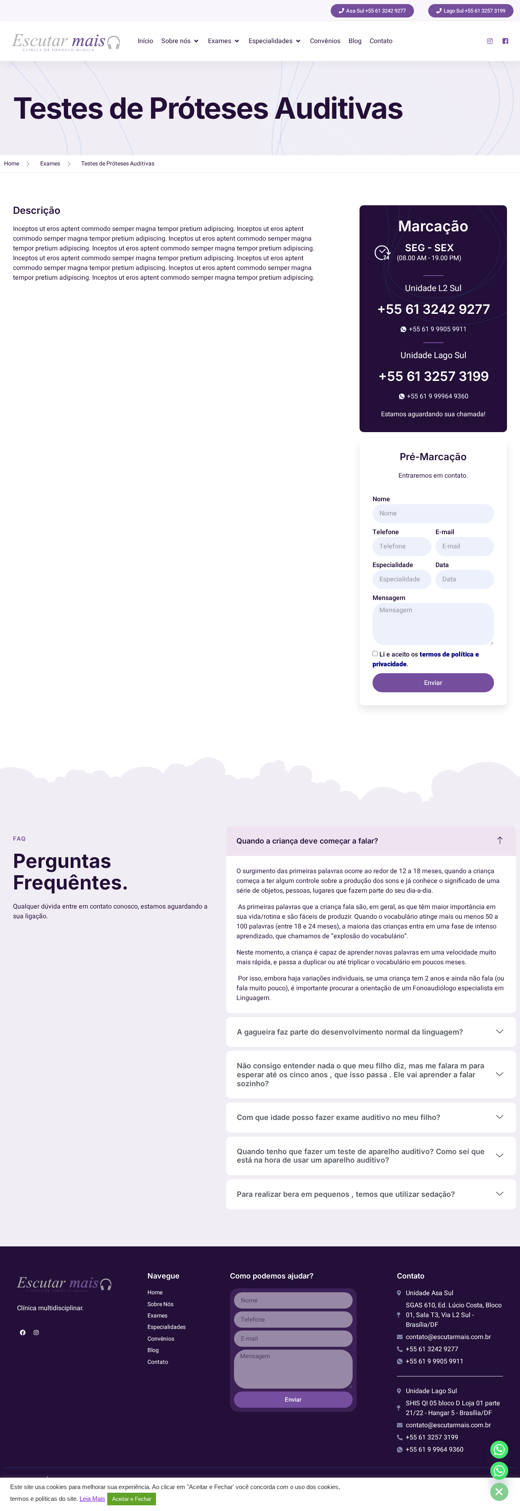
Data (442, 565)
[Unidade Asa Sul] (499, 1450)
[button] (180, 41)
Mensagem (389, 598)
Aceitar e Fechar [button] (131, 1499)
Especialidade (393, 565)
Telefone (386, 532)
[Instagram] (36, 1332)
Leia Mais (92, 1499)
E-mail (445, 532)
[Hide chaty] (499, 1492)
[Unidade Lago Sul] (499, 1471)
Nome (381, 499)
